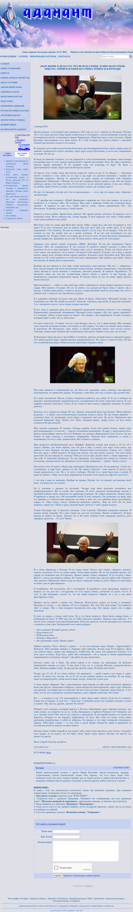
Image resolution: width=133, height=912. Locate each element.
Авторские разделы (10, 115)
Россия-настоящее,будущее (15, 111)
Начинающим (8, 56)
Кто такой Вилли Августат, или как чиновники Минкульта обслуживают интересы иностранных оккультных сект (17, 202)
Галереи (23, 56)
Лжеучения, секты (22, 154)
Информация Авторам (43, 56)
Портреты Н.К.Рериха (57, 898)
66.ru (48, 752)
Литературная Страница (13, 120)
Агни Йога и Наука (10, 92)
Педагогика (7, 101)
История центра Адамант (13, 129)
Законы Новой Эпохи (11, 87)
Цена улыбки (11, 216)
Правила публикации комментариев (82, 875)
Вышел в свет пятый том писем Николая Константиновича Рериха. (92, 52)
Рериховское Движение (13, 106)
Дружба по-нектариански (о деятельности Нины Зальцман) (17, 163)
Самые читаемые (7, 154)
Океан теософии (9, 83)
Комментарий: (45, 842)
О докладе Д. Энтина (14, 218)
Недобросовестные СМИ (80, 898)
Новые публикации (10, 69)
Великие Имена (8, 125)
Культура (88, 886)
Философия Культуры (11, 97)
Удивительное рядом (114, 898)
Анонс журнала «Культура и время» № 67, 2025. (33, 52)
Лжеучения (99, 898)
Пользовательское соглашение (66, 901)
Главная (5, 64)
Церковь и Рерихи (38, 898)
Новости (5, 73)
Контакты (64, 56)
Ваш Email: (46, 836)
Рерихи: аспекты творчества (15, 78)
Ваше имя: (47, 831)
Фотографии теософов (18, 898)
